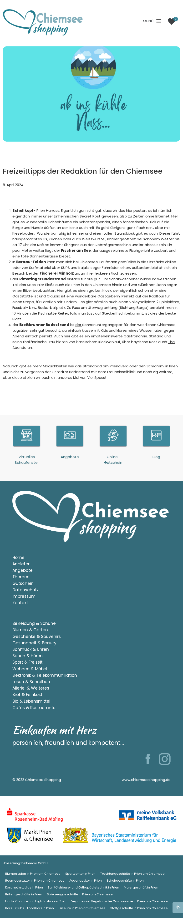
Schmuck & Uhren (30, 649)
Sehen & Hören (27, 656)
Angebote (22, 570)
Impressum (24, 596)
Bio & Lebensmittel (31, 701)
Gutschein (23, 583)
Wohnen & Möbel (29, 669)
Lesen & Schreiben (31, 682)
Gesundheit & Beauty (34, 643)
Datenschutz (25, 590)
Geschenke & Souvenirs (36, 636)
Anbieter (21, 564)
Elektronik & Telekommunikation (44, 675)
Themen (21, 577)
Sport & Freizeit (27, 662)
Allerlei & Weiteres (30, 688)
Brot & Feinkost (27, 694)
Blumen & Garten (30, 630)
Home (18, 557)
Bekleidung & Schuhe (34, 623)
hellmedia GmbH (34, 863)
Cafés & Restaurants (33, 708)
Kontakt (20, 603)
